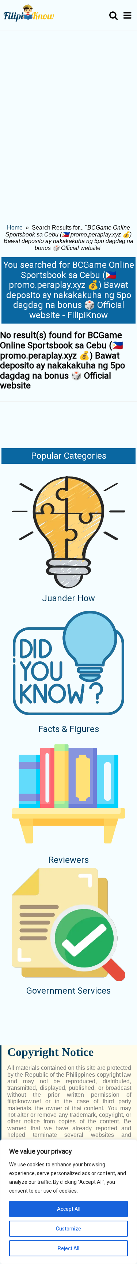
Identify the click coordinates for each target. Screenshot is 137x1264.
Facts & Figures (68, 729)
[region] (68, 1201)
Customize (68, 1229)
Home (15, 227)
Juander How (68, 598)
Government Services (68, 991)
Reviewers (68, 860)
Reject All (68, 1248)
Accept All (68, 1209)
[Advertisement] (68, 103)
